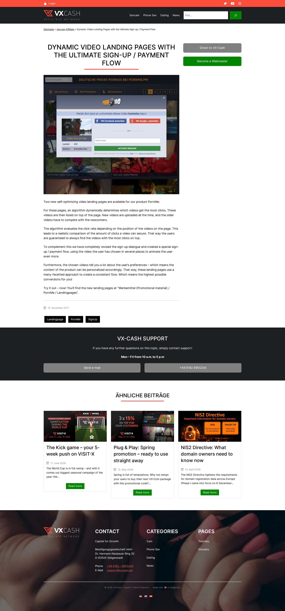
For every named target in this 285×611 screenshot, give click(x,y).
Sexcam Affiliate (65, 29)
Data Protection (141, 587)
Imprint (127, 587)
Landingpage (55, 319)
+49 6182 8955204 (192, 367)
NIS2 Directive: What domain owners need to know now (207, 454)
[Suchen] (235, 15)
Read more (76, 486)
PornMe (75, 319)
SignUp (92, 319)
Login (51, 3)
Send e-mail (92, 367)
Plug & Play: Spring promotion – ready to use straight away (141, 454)
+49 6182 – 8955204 (120, 566)
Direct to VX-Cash (212, 48)
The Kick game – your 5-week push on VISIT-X (73, 451)
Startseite (49, 29)
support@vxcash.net (120, 570)
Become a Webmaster (212, 61)
